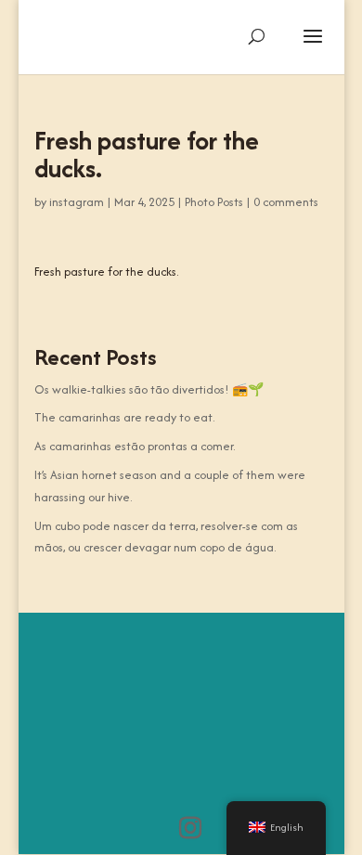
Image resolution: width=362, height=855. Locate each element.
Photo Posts (214, 202)
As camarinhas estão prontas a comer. (134, 446)
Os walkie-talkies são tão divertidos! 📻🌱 (149, 389)
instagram (76, 202)
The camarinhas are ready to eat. (124, 417)
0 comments (285, 202)
